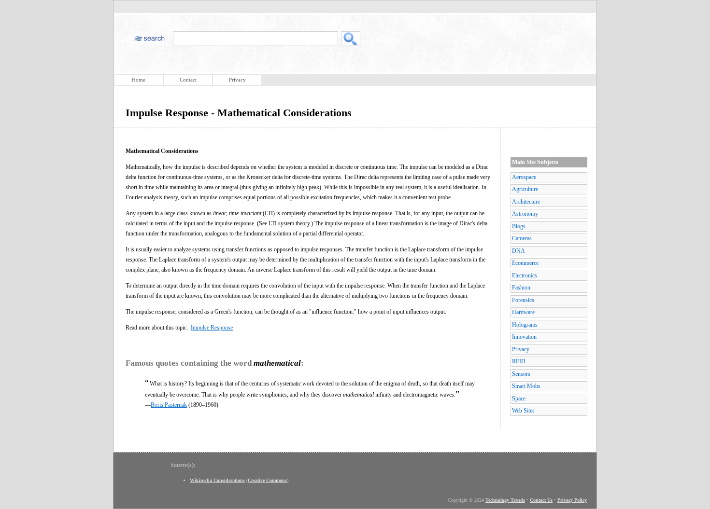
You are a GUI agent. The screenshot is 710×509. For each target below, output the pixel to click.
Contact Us (541, 500)
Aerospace (524, 177)
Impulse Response (212, 327)
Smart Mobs (526, 386)
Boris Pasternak (169, 404)
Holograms (525, 324)
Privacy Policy (572, 500)
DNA (518, 251)
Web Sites (523, 410)
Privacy (237, 80)
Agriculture (525, 189)
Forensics (523, 300)
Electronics (524, 275)
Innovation (524, 336)
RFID (518, 361)
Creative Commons (267, 480)
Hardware (523, 312)
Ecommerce (525, 263)
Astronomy (525, 213)
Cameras (522, 238)
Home (138, 80)
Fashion (521, 287)
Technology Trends (505, 500)
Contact (188, 80)
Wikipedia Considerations (217, 480)
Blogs (518, 226)
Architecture (526, 201)
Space (518, 398)
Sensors (521, 374)
